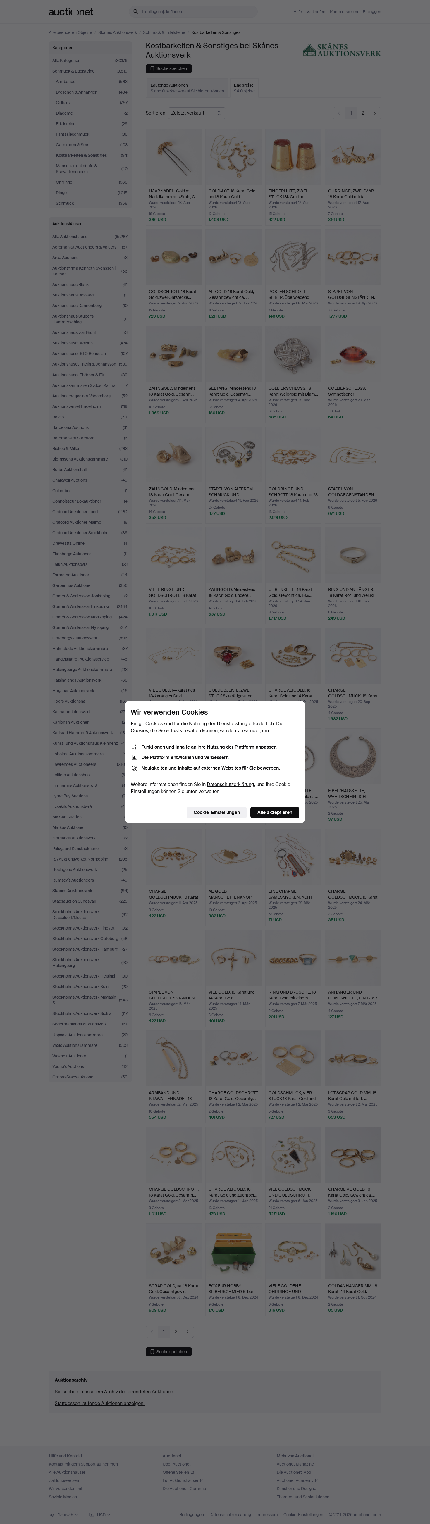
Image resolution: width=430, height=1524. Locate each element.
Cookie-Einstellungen (217, 812)
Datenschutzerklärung (230, 784)
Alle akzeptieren (274, 812)
